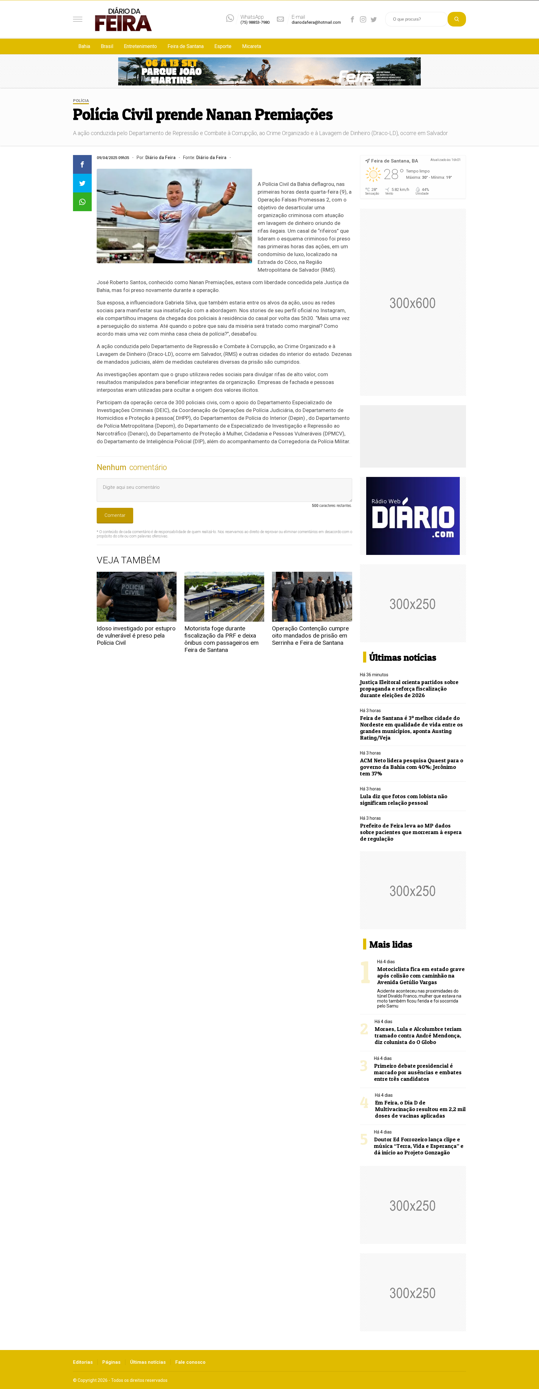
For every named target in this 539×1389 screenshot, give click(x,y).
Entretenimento (140, 46)
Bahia (84, 46)
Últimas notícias (148, 1362)
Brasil (107, 46)
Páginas (111, 1362)
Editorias (83, 1362)
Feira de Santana (186, 46)
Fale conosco (190, 1362)
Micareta (251, 46)
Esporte (222, 46)
